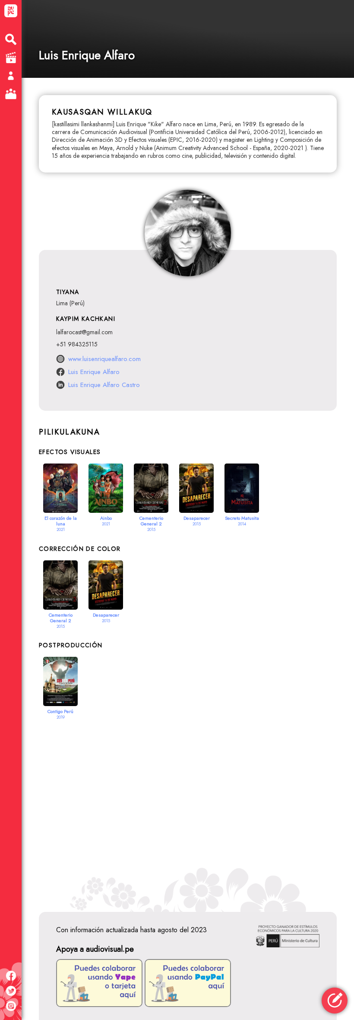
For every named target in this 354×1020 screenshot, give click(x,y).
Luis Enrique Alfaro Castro (104, 385)
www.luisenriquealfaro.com (104, 359)
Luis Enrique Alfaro (94, 372)
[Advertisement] (187, 808)
